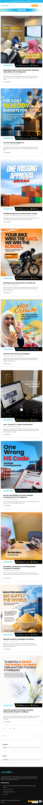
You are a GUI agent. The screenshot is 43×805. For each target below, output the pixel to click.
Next (14, 728)
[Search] (39, 736)
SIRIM (26, 215)
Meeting (19, 426)
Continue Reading (6, 81)
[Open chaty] (40, 802)
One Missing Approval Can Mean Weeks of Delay (20, 214)
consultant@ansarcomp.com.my (18, 1)
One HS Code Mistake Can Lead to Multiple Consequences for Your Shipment (18, 496)
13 (10, 728)
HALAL (12, 355)
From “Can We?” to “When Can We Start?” (18, 425)
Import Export (13, 144)
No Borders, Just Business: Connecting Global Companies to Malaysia (19, 567)
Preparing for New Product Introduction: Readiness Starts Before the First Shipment (21, 71)
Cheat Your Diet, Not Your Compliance (16, 354)
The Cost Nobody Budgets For (13, 143)
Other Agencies (23, 215)
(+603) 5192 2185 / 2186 (7, 789)
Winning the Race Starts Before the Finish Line (19, 283)
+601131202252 (28, 1)
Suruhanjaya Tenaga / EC (31, 215)
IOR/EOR (17, 144)
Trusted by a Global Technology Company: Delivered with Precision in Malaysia (18, 711)
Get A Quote (34, 5)
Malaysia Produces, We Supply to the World (18, 639)
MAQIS (19, 215)
